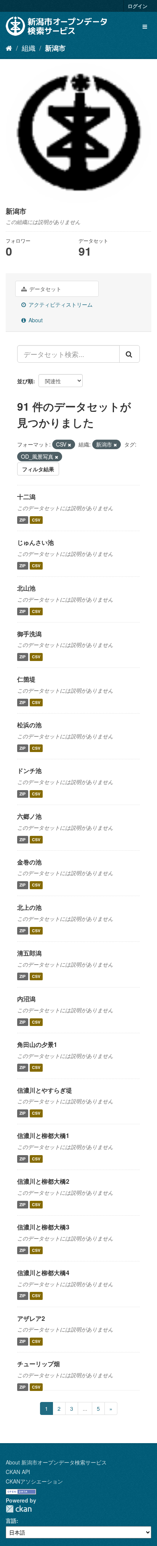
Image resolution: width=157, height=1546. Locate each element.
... (85, 1408)
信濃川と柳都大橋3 (43, 1227)
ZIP (22, 520)
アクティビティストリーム (60, 304)
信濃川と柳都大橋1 (43, 1135)
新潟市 (55, 48)
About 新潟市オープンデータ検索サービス (56, 1462)
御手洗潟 (29, 633)
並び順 (25, 381)
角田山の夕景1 (37, 1044)
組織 (28, 48)
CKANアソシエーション (34, 1481)
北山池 (26, 588)
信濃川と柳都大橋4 (43, 1272)
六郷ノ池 (29, 816)
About (35, 320)
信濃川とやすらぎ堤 (44, 1090)
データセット (44, 289)
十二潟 (26, 496)
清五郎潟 (29, 953)
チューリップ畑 (38, 1363)
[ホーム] (9, 48)
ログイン (137, 6)
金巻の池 (29, 862)
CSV (36, 520)
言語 (11, 1520)
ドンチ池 (29, 770)
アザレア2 (31, 1318)
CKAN (19, 1509)
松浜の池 (29, 724)
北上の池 (29, 907)
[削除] (69, 445)
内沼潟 (26, 998)
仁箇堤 (26, 679)
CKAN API (18, 1472)
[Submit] (129, 354)
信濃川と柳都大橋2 (43, 1181)
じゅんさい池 (35, 542)
